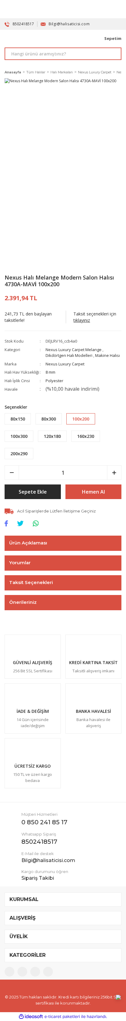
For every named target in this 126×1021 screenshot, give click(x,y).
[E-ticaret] (62, 1016)
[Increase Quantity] (114, 473)
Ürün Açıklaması (28, 543)
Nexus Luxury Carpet (65, 364)
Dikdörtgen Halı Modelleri (69, 355)
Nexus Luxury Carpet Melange (74, 349)
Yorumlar (20, 562)
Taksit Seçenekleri (31, 582)
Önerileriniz (23, 602)
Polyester (54, 380)
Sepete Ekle (33, 491)
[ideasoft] (31, 1016)
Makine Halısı (107, 355)
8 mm (50, 372)
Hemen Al (93, 491)
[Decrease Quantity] (12, 473)
